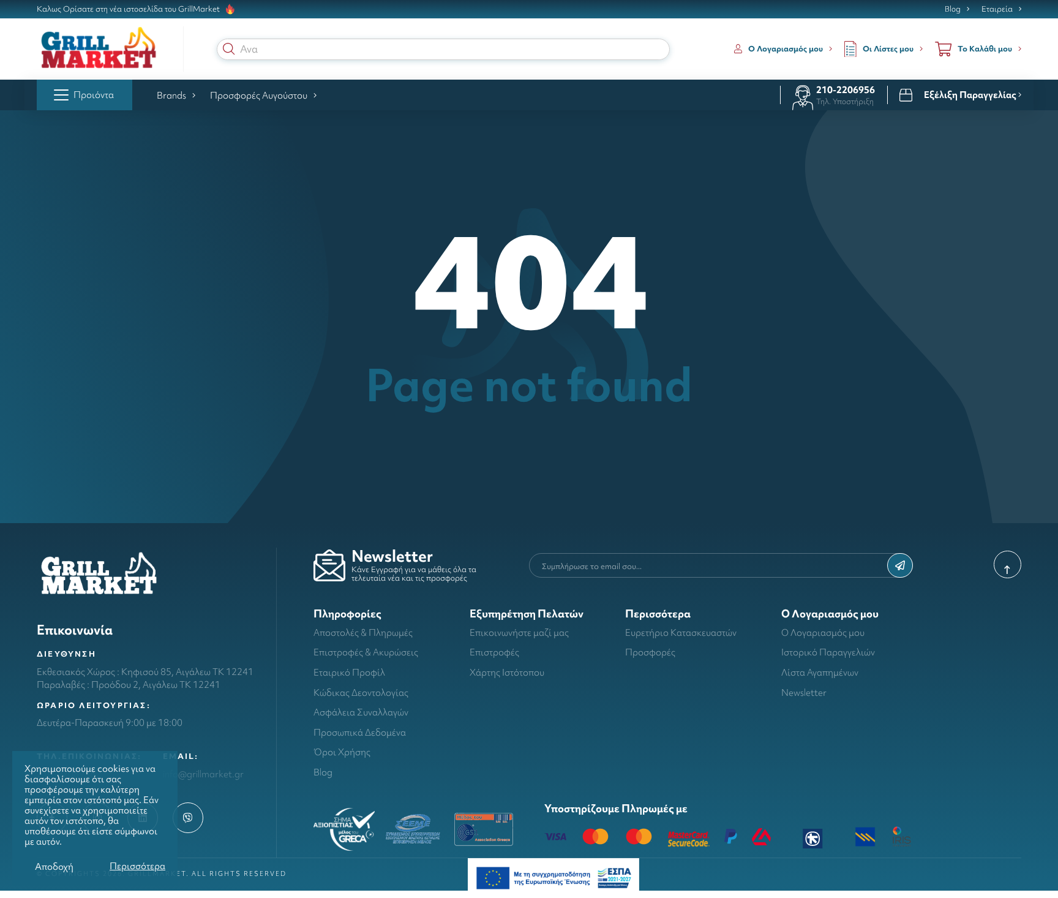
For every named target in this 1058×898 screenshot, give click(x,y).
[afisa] (553, 877)
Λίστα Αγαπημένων (819, 672)
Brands (171, 95)
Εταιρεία (997, 9)
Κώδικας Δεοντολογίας (360, 692)
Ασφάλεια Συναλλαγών (360, 712)
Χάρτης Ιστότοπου (507, 672)
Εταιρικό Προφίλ (349, 672)
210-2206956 (845, 89)
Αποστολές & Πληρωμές (363, 632)
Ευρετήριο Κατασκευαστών (681, 632)
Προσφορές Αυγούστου (258, 95)
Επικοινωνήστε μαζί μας (519, 632)
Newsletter (804, 692)
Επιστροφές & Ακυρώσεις (365, 652)
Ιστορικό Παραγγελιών (828, 652)
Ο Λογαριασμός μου (823, 632)
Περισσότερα (137, 865)
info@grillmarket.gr (203, 774)
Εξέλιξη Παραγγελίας (971, 95)
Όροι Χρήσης (341, 751)
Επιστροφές (494, 652)
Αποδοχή (54, 866)
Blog (953, 9)
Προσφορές (650, 652)
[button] (229, 49)
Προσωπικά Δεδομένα (359, 732)
